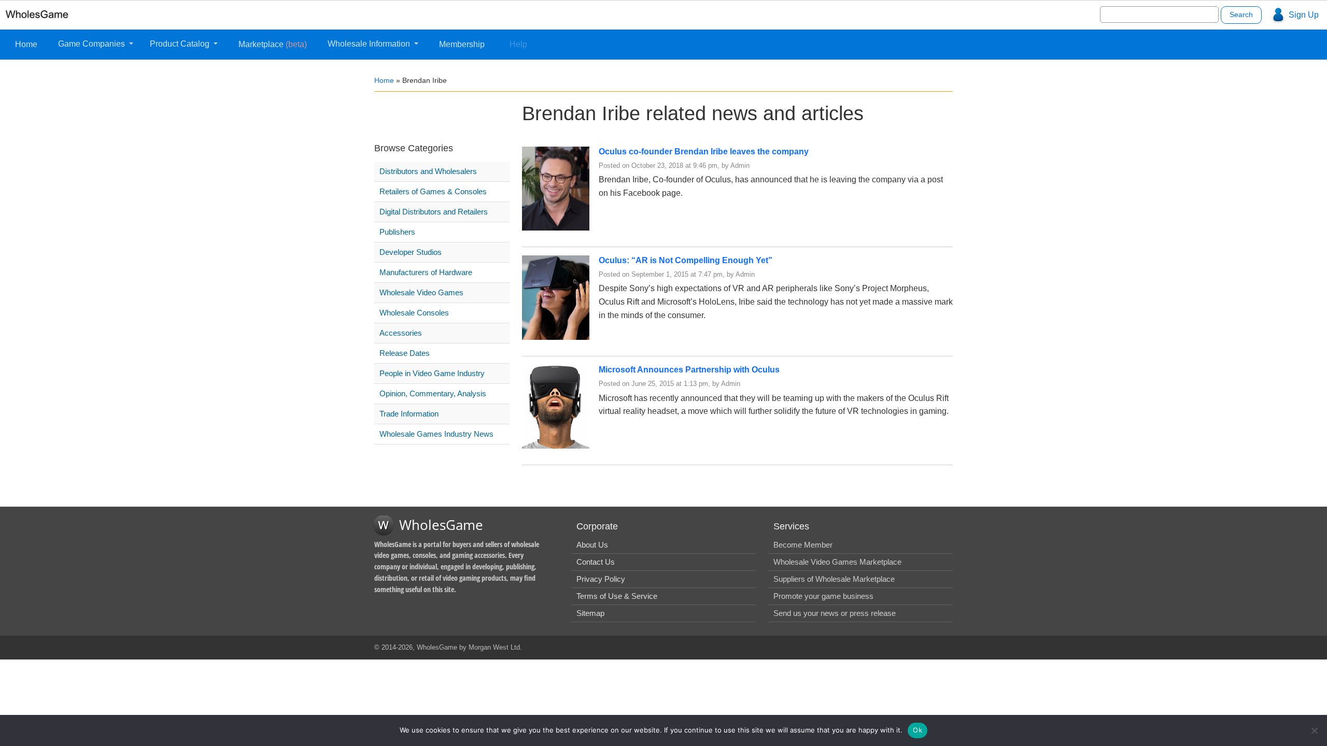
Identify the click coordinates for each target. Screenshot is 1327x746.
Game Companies (92, 43)
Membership (462, 44)
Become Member (802, 544)
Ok (917, 730)
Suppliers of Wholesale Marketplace (834, 579)
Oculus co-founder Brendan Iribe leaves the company (704, 151)
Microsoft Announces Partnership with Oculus (689, 369)
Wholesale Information (370, 43)
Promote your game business (823, 596)
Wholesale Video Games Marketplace (837, 561)
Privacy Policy (600, 579)
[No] (1314, 730)
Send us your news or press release (834, 613)
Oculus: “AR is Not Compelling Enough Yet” (685, 260)
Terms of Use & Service (616, 596)
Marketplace (272, 44)
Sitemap (590, 613)
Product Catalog (180, 43)
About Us (592, 544)
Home (26, 44)
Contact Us (595, 561)
